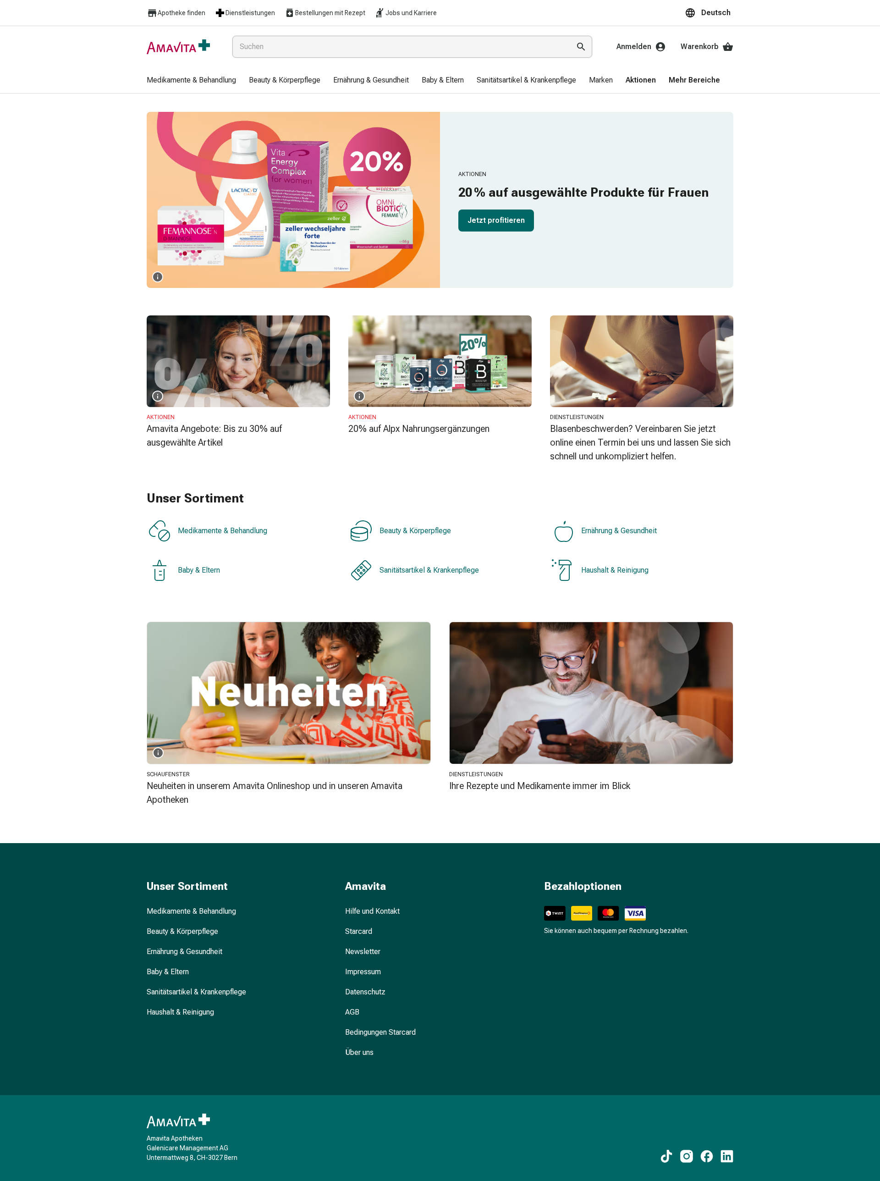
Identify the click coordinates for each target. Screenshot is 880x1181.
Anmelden (633, 46)
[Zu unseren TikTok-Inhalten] (666, 1156)
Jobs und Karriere (411, 13)
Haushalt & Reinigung (615, 570)
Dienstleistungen (250, 13)
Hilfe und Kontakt (372, 911)
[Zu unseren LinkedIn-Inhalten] (726, 1156)
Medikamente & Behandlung (222, 530)
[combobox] (399, 47)
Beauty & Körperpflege (415, 530)
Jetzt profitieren (496, 220)
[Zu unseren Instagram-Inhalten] (686, 1156)
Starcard (358, 931)
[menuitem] (191, 81)
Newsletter (362, 951)
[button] (709, 12)
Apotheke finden (181, 13)
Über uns (359, 1052)
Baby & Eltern (199, 570)
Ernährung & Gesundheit (619, 530)
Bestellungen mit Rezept (330, 13)
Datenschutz (365, 992)
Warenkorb (700, 46)
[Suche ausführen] (581, 47)
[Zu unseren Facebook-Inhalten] (706, 1156)
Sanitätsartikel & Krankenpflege (429, 570)
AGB (352, 1012)
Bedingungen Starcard (380, 1032)
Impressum (363, 971)
